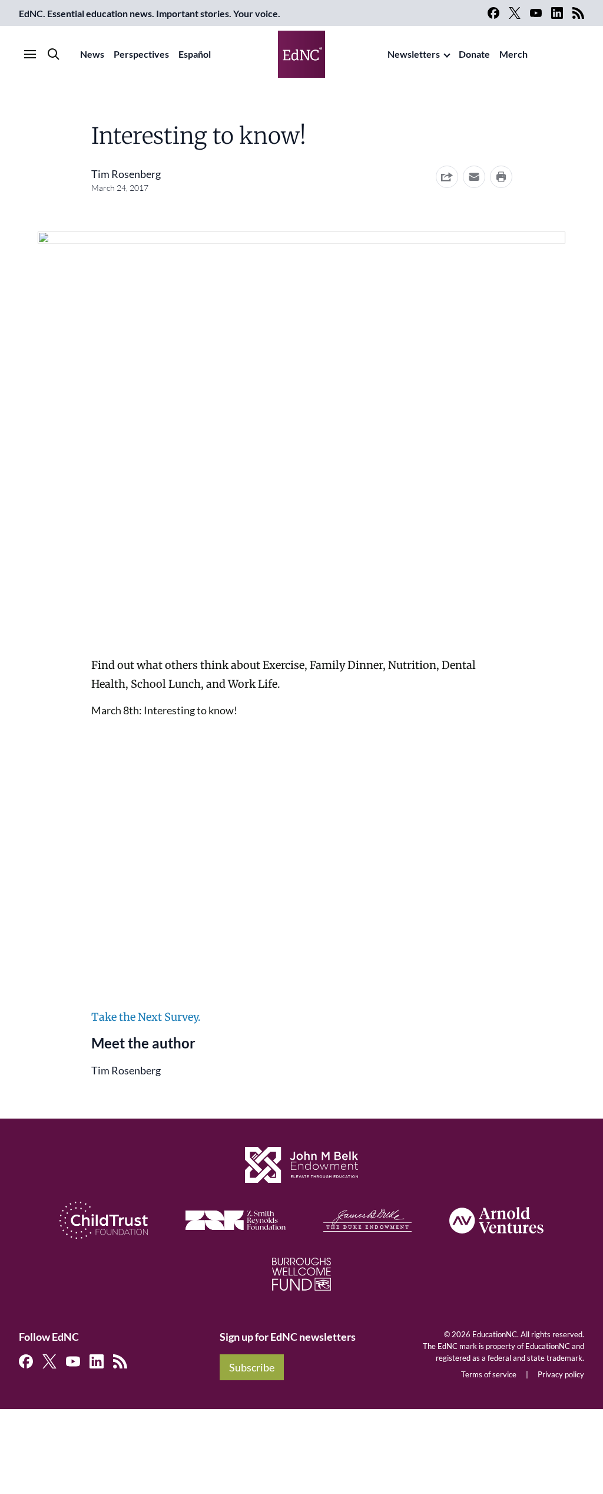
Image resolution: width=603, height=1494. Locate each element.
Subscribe (251, 1367)
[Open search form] (53, 54)
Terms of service (488, 1374)
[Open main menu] (30, 54)
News (92, 54)
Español (194, 54)
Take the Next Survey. (146, 1017)
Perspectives (141, 54)
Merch (513, 54)
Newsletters (413, 54)
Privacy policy (561, 1374)
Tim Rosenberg (126, 173)
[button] (474, 177)
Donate (474, 54)
